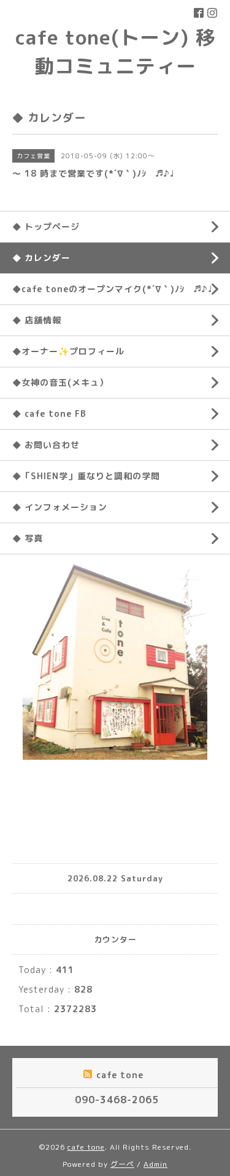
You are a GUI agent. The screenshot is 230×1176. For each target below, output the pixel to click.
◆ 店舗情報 (36, 320)
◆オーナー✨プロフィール (68, 351)
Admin (155, 1164)
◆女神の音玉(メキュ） (60, 382)
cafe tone (86, 1147)
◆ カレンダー (41, 257)
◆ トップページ (46, 226)
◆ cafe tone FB (49, 413)
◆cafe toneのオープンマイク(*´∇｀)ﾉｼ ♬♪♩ (112, 289)
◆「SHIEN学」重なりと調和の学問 (86, 476)
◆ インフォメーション (59, 507)
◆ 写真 (27, 538)
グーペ (122, 1164)
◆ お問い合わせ (46, 444)
